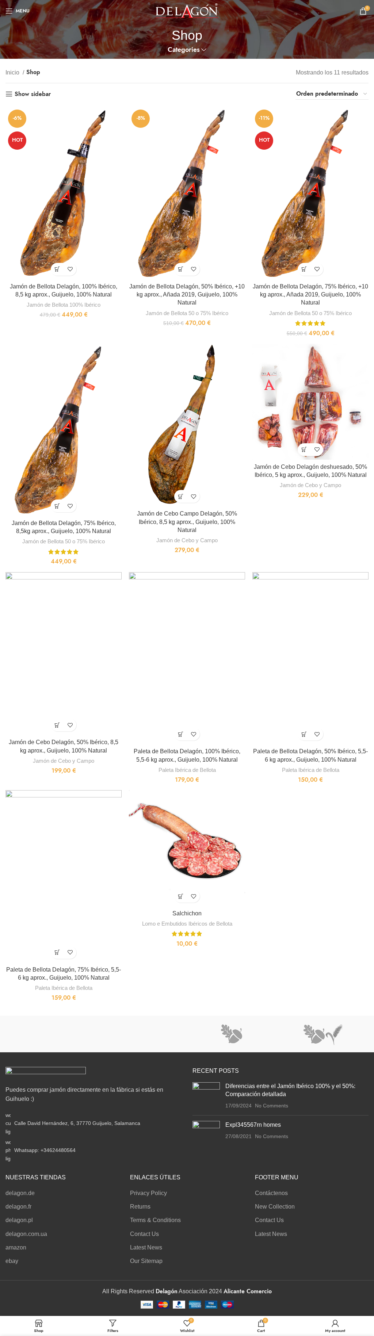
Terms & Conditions (155, 1220)
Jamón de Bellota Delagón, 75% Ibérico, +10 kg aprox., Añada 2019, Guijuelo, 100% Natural (310, 294)
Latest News (146, 1247)
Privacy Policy (148, 1193)
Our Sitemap (146, 1261)
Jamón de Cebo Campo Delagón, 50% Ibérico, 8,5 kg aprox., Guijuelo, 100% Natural (187, 521)
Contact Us (144, 1234)
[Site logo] (187, 10)
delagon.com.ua (26, 1234)
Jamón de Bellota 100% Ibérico (63, 305)
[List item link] (93, 1150)
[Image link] (45, 1072)
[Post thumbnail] (206, 1096)
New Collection (275, 1206)
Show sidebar (33, 94)
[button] (57, 269)
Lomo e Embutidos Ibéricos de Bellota (187, 923)
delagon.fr (18, 1206)
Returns (140, 1206)
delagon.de (20, 1193)
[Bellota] (232, 1034)
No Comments (271, 1106)
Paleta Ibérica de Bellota (187, 770)
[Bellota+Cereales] (323, 1034)
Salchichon (187, 913)
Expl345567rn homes (253, 1125)
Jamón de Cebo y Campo (187, 540)
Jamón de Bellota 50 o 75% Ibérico (187, 313)
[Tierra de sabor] (141, 1034)
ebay (11, 1261)
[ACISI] (50, 1034)
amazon (15, 1247)
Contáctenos (271, 1193)
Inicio (13, 72)
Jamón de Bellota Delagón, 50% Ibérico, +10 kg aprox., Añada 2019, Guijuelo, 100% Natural (187, 294)
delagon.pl (19, 1220)
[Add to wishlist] (70, 269)
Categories (184, 50)
